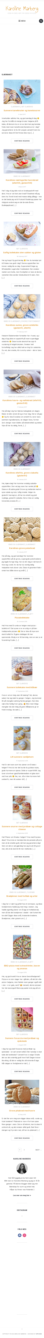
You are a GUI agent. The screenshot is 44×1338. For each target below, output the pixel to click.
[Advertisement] (22, 51)
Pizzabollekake (22, 617)
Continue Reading (22, 141)
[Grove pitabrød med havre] (22, 1092)
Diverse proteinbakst (30, 321)
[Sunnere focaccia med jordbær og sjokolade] (22, 1019)
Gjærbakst (15, 107)
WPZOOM (39, 1334)
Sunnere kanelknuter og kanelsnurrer (22, 110)
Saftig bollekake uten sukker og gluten (22, 252)
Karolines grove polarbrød (22, 548)
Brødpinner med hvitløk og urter (22, 896)
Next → (39, 1150)
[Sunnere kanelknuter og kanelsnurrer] (22, 92)
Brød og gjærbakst (22, 176)
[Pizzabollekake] (22, 599)
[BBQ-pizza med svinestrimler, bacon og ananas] (22, 947)
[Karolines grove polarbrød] (22, 529)
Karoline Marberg (22, 8)
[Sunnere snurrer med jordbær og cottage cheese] (22, 808)
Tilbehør (31, 892)
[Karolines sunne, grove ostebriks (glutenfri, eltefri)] (22, 306)
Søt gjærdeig (27, 107)
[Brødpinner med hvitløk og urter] (22, 877)
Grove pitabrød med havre (22, 1110)
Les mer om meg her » (22, 1195)
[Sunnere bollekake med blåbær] (22, 668)
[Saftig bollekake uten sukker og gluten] (22, 234)
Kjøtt (30, 614)
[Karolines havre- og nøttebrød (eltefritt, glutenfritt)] (22, 382)
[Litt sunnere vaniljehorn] (22, 738)
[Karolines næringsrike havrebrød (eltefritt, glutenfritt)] (22, 161)
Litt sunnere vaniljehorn (22, 757)
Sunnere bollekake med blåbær (22, 687)
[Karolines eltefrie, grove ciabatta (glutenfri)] (22, 454)
